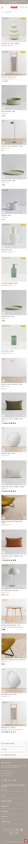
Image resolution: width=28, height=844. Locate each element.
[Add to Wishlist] (3, 40)
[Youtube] (5, 780)
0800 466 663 (7, 771)
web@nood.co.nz (8, 773)
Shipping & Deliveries (9, 755)
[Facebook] (2, 780)
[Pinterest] (15, 780)
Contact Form (7, 775)
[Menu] (2, 7)
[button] (25, 841)
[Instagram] (8, 780)
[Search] (23, 7)
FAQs (5, 749)
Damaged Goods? (9, 743)
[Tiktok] (11, 780)
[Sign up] (26, 790)
